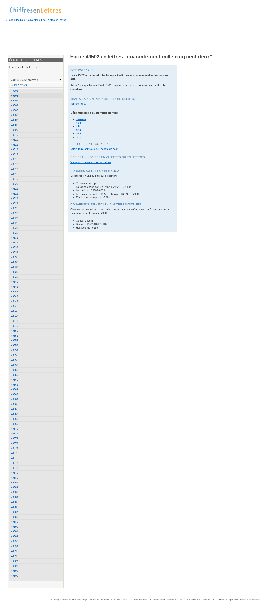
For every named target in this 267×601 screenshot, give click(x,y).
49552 (14, 340)
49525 (14, 208)
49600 (14, 575)
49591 (14, 531)
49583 (14, 492)
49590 (14, 526)
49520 (14, 183)
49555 (14, 355)
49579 (14, 472)
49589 (14, 521)
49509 (14, 130)
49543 (14, 296)
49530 (14, 232)
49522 (14, 193)
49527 (14, 218)
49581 (14, 482)
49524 (14, 203)
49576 (14, 458)
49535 (14, 257)
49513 (14, 149)
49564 (14, 399)
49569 (14, 423)
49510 (14, 134)
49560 (14, 379)
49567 (14, 414)
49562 (14, 389)
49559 (14, 374)
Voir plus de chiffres (24, 79)
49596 (14, 556)
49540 (14, 281)
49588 (14, 516)
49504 (14, 105)
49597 (14, 560)
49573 (14, 443)
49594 (14, 546)
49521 (14, 188)
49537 (14, 267)
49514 (14, 154)
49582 (14, 487)
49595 (14, 551)
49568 (14, 418)
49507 (14, 120)
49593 (14, 541)
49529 (14, 227)
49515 (14, 159)
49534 (14, 252)
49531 (14, 237)
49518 (14, 174)
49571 (14, 433)
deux (79, 137)
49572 (14, 438)
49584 (14, 497)
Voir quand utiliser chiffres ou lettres (90, 162)
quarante (81, 119)
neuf (78, 122)
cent (78, 133)
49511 (14, 139)
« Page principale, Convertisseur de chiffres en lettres (35, 19)
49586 (14, 507)
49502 (14, 95)
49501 (14, 90)
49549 (14, 325)
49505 (14, 110)
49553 (14, 345)
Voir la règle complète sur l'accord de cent (94, 149)
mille (78, 126)
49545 (14, 306)
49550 (14, 330)
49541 (14, 286)
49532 (14, 242)
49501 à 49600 (18, 84)
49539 (14, 276)
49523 (14, 198)
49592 (14, 536)
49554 (14, 350)
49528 (14, 223)
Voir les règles (78, 103)
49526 (14, 213)
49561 (14, 384)
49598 (14, 565)
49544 (14, 301)
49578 (14, 467)
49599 (14, 570)
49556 (14, 360)
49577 (14, 463)
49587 (14, 511)
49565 (14, 404)
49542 (14, 291)
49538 (14, 272)
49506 (14, 115)
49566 (14, 409)
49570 (14, 428)
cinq (78, 130)
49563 (14, 394)
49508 (14, 125)
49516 (14, 164)
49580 (14, 477)
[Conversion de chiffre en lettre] (35, 10)
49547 (14, 316)
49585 (14, 502)
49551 (14, 335)
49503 (14, 100)
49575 (14, 453)
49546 (14, 311)
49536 (14, 262)
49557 (14, 365)
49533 (14, 247)
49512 (14, 144)
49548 (14, 321)
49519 (14, 178)
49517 (14, 169)
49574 (14, 448)
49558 (14, 369)
